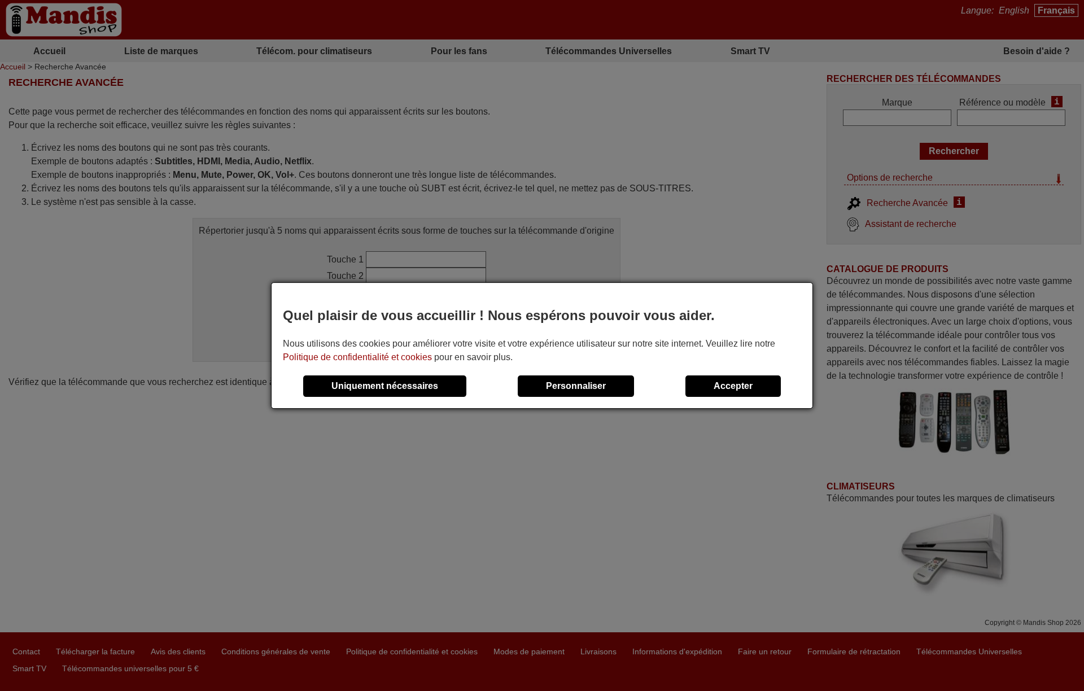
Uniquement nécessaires (384, 386)
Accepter (733, 386)
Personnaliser (576, 386)
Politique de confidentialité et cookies (357, 357)
